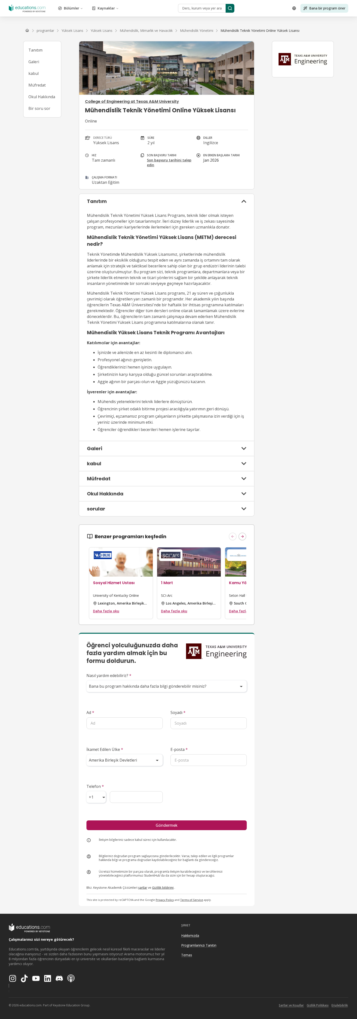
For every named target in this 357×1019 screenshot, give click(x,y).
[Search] (230, 8)
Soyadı (178, 712)
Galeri (33, 61)
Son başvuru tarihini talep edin (169, 162)
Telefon (95, 786)
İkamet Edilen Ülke (104, 749)
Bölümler (71, 8)
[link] (260, 30)
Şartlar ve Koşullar (291, 1005)
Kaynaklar (106, 8)
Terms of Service (191, 900)
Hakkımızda (190, 935)
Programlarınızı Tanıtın (198, 945)
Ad (90, 712)
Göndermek (167, 825)
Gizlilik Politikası (318, 1005)
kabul (33, 73)
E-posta (179, 749)
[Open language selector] (294, 8)
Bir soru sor (39, 108)
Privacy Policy (165, 900)
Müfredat (37, 85)
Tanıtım (35, 50)
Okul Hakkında (41, 96)
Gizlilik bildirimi (163, 887)
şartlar (142, 887)
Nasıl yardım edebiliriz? (108, 675)
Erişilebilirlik (340, 1005)
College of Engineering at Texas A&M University (132, 101)
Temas (186, 955)
